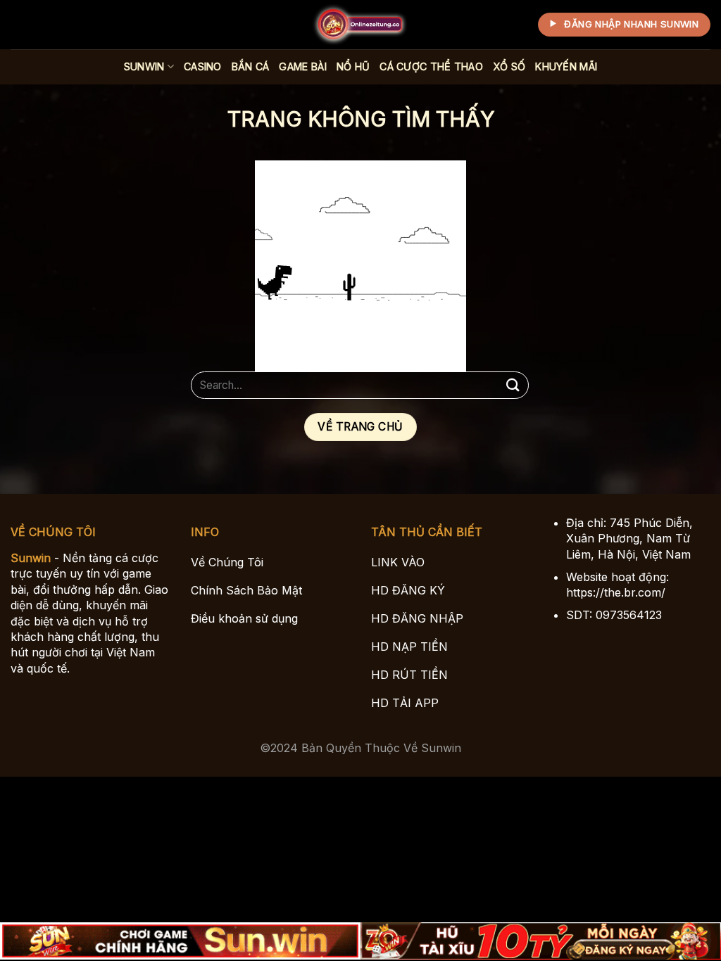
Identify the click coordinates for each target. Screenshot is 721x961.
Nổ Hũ (353, 66)
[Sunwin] (360, 24)
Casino (203, 66)
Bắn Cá (251, 66)
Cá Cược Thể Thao (431, 66)
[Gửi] (513, 385)
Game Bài (302, 66)
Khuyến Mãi (566, 66)
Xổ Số (509, 66)
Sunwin (144, 66)
